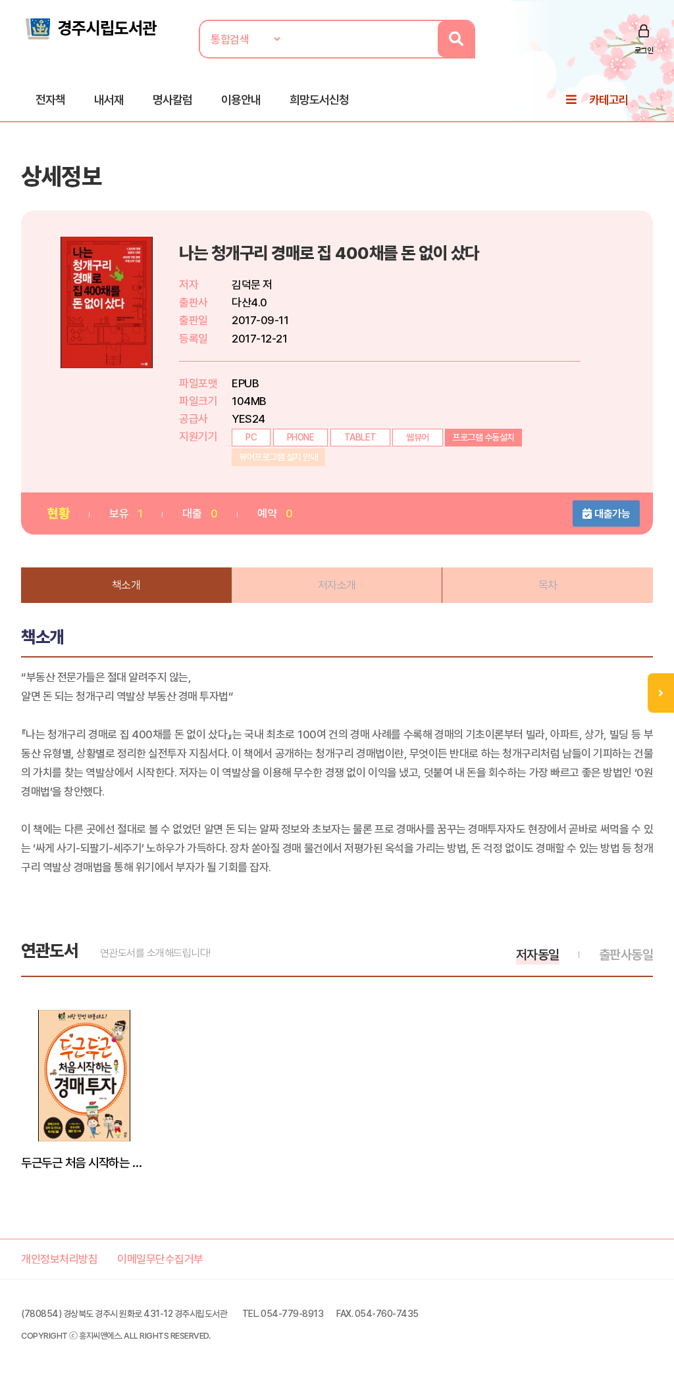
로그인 (644, 50)
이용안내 (241, 100)
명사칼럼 (172, 100)
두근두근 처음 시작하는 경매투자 (84, 1162)
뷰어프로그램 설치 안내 (278, 457)
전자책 (50, 100)
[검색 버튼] (456, 39)
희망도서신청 (319, 100)
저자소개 (337, 585)
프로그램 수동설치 (483, 437)
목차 (547, 585)
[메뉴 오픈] (661, 693)
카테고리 (609, 100)
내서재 (109, 100)
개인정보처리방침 (59, 1259)
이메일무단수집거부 (160, 1259)
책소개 (126, 585)
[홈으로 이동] (90, 27)
